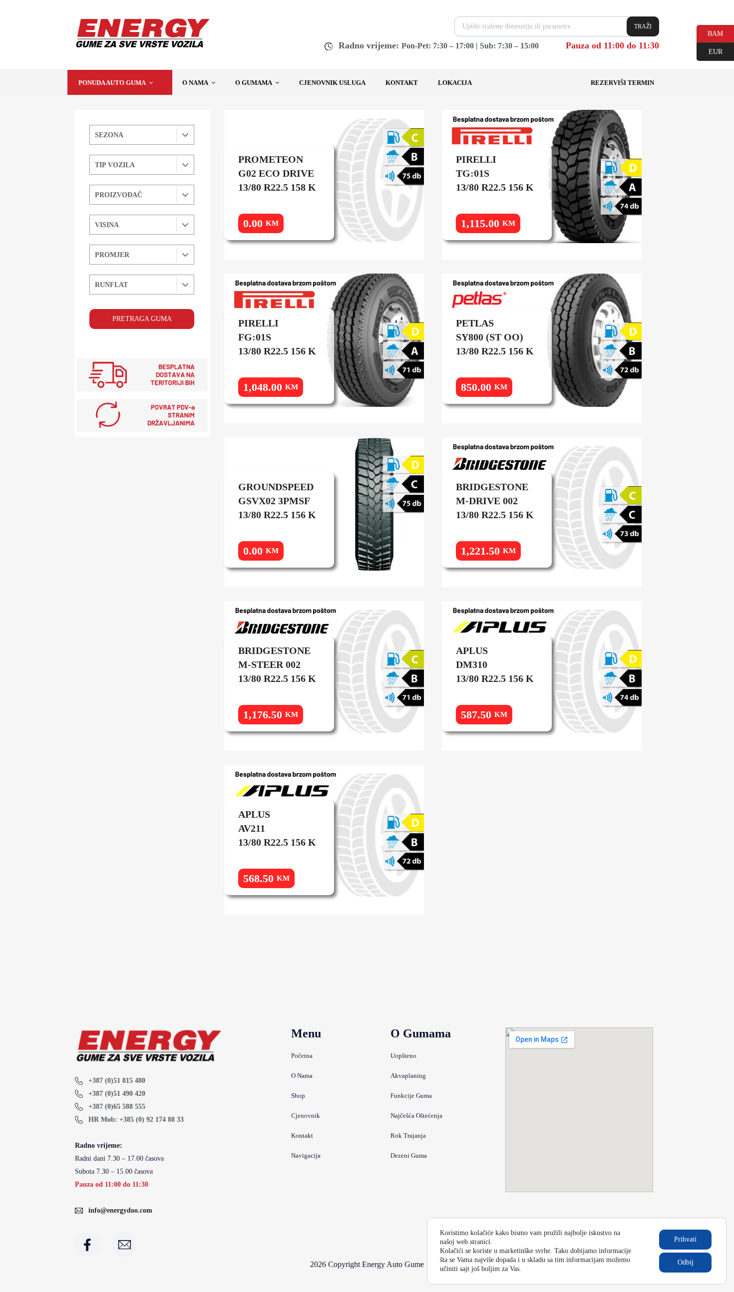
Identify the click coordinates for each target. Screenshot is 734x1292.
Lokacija (455, 82)
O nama (195, 82)
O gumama (253, 82)
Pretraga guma (142, 319)
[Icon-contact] (124, 1244)
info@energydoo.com (120, 1210)
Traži (643, 26)
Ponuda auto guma (112, 82)
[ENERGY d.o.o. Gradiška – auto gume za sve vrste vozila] (142, 47)
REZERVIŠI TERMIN (622, 82)
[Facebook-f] (87, 1244)
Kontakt (401, 82)
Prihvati (685, 1239)
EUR (710, 50)
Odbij (686, 1262)
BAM (710, 32)
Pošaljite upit (279, 223)
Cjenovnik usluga (332, 82)
